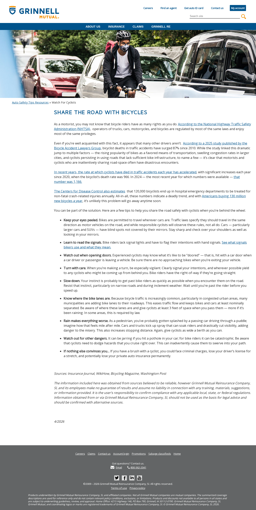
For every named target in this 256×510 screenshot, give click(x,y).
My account (238, 8)
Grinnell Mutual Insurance (35, 12)
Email (119, 467)
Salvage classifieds (159, 453)
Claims (138, 26)
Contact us (217, 8)
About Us (93, 26)
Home (177, 453)
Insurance (116, 26)
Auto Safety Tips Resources (30, 102)
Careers (148, 8)
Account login (121, 453)
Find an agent (169, 8)
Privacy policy (137, 488)
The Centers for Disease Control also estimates (89, 191)
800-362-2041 (138, 467)
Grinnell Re (160, 26)
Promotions (139, 453)
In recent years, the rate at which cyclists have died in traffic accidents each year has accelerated (125, 172)
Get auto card (193, 8)
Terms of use (119, 488)
